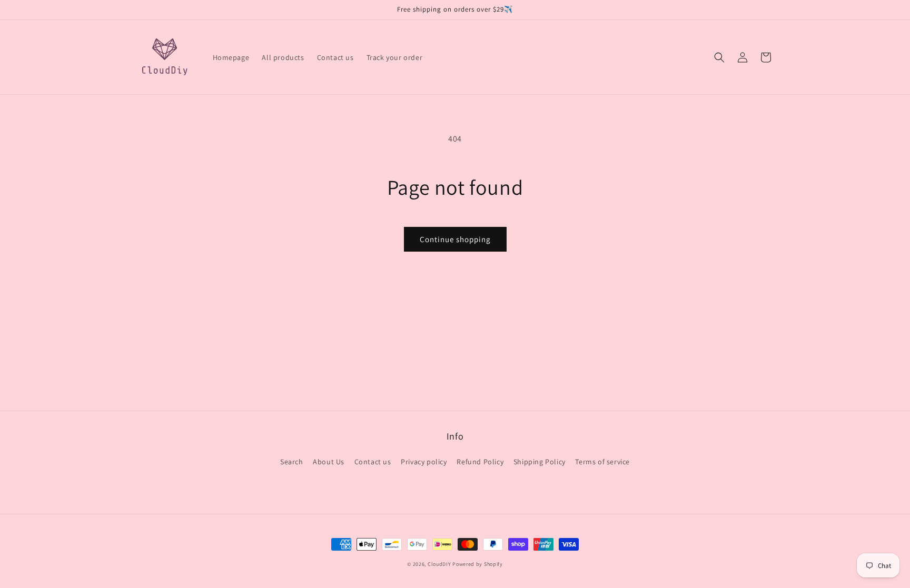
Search (291, 461)
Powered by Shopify (477, 564)
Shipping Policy (539, 461)
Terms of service (602, 461)
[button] (719, 57)
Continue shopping (455, 239)
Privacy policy (424, 461)
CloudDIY (439, 564)
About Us (328, 461)
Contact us (372, 461)
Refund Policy (480, 461)
